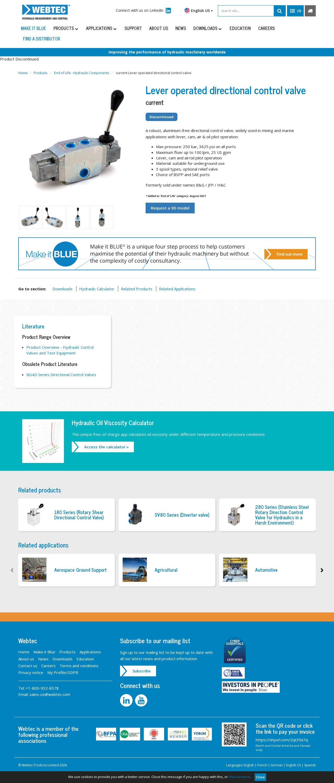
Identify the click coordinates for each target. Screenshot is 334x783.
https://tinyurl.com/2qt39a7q (282, 739)
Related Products (136, 288)
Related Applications (177, 288)
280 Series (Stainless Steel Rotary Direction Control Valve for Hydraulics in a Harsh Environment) (282, 514)
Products (64, 28)
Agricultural (166, 570)
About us (158, 28)
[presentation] (12, 569)
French (262, 765)
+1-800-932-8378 (42, 688)
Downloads (205, 28)
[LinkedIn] (127, 699)
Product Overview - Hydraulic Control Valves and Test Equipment (60, 350)
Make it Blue (33, 28)
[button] (295, 11)
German (277, 765)
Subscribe (142, 670)
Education (240, 28)
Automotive (266, 570)
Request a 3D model (170, 207)
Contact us (27, 665)
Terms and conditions (78, 665)
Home (23, 72)
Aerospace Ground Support (80, 570)
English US (293, 765)
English (249, 765)
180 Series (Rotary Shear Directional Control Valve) (79, 515)
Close (260, 777)
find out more (239, 776)
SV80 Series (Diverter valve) (182, 514)
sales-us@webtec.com (49, 694)
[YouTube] (142, 699)
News (180, 28)
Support (133, 28)
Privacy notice (30, 672)
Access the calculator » (106, 446)
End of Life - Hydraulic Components (81, 72)
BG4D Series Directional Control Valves (61, 374)
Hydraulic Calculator (96, 288)
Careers (266, 28)
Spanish (310, 765)
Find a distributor (41, 38)
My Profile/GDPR (62, 672)
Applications (99, 28)
